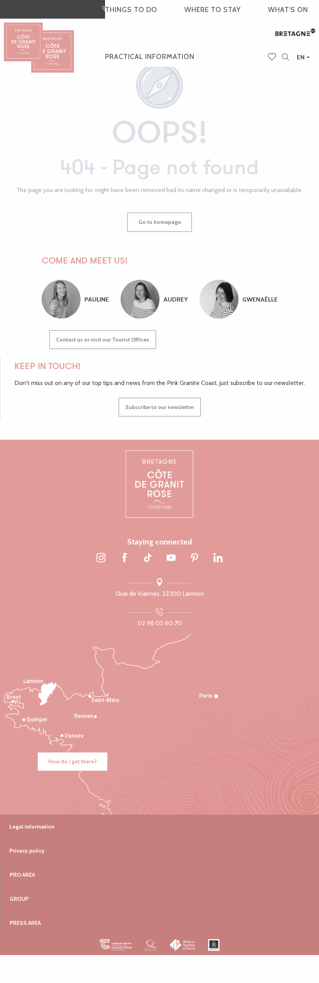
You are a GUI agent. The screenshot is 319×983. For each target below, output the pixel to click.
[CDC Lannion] (115, 945)
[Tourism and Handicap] (214, 945)
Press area (25, 922)
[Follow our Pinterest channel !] (194, 558)
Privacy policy (27, 850)
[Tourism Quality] (150, 945)
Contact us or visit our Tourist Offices (102, 339)
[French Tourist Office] (182, 945)
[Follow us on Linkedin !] (218, 558)
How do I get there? (72, 761)
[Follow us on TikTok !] (148, 558)
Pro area (22, 874)
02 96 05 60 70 (160, 623)
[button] (285, 57)
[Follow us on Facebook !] (124, 558)
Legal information (31, 826)
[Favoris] (273, 57)
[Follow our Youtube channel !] (171, 558)
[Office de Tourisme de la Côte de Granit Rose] (52, 44)
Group (19, 898)
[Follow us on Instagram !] (101, 558)
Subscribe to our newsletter (159, 407)
